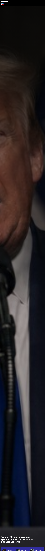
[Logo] (2, 4)
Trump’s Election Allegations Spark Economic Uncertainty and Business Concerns (17, 539)
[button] (43, 4)
